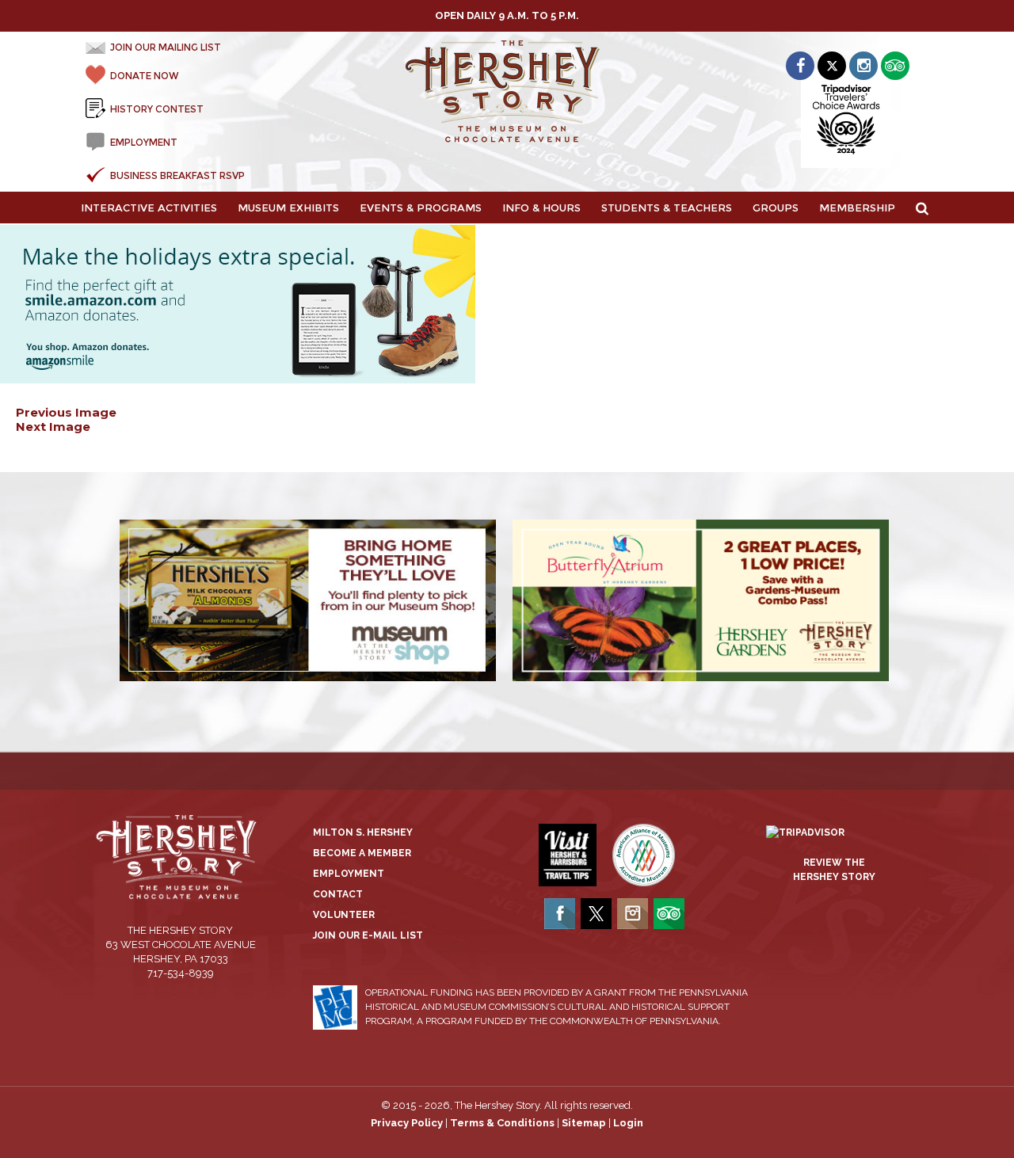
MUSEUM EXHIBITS (288, 207)
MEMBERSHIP (857, 207)
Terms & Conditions (502, 1123)
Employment (348, 873)
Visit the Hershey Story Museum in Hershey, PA (507, 92)
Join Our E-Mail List (368, 935)
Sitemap (584, 1123)
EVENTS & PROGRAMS (421, 207)
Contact (338, 894)
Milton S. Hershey (363, 832)
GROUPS (776, 207)
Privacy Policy (407, 1123)
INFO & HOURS (541, 207)
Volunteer (344, 914)
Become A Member (362, 853)
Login (628, 1123)
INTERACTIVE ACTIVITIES (149, 207)
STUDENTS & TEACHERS (666, 207)
